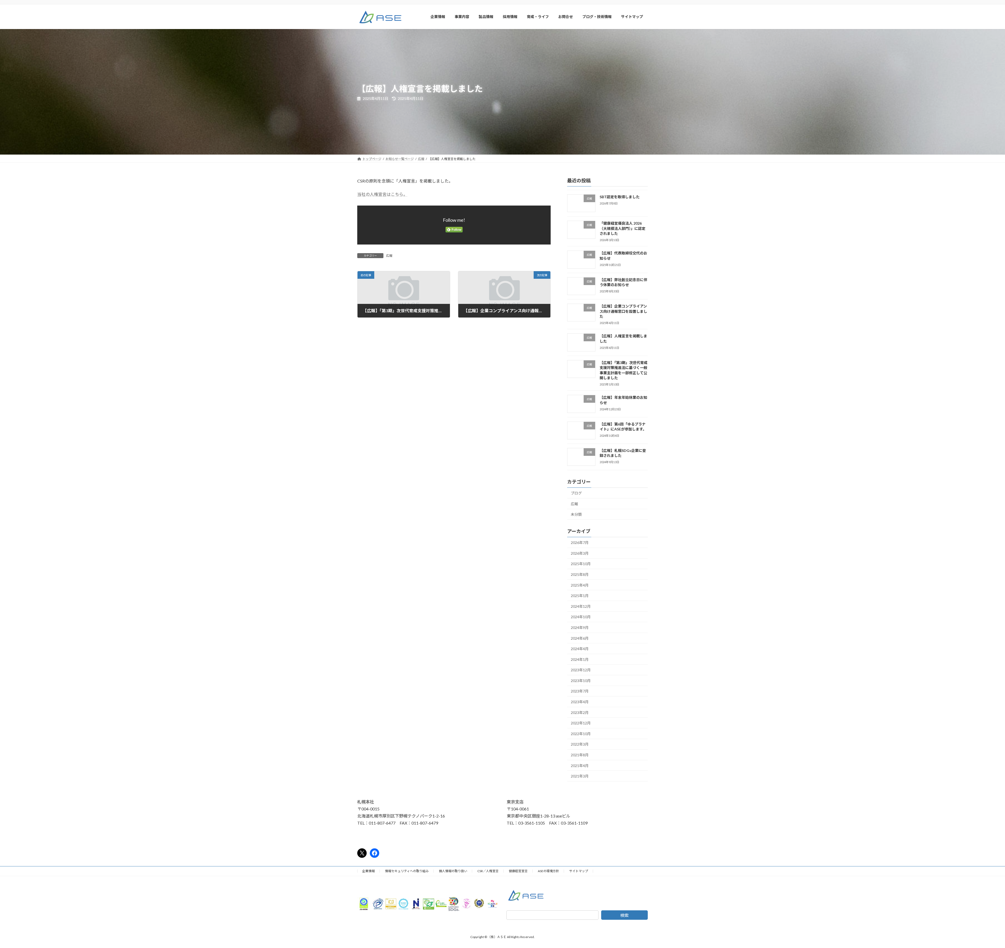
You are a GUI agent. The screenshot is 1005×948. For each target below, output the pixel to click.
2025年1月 (580, 595)
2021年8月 (580, 755)
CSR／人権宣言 (488, 871)
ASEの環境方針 (548, 871)
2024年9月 (580, 627)
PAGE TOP (978, 914)
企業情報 (368, 871)
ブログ (576, 493)
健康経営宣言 (518, 871)
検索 (624, 915)
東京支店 (515, 801)
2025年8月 (580, 574)
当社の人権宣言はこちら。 (382, 194)
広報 (389, 256)
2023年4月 (580, 702)
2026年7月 (580, 542)
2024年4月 (580, 648)
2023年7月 (580, 691)
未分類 (576, 514)
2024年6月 (580, 638)
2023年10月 (581, 680)
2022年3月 (580, 744)
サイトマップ (578, 871)
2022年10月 (581, 733)
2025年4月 (580, 585)
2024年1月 (580, 659)
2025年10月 (581, 563)
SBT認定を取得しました (620, 197)
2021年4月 (580, 765)
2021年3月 (580, 776)
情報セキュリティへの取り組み (407, 871)
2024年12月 (581, 606)
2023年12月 (581, 670)
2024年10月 (581, 617)
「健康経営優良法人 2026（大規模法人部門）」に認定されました (622, 228)
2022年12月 (581, 723)
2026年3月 (580, 553)
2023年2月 (580, 712)
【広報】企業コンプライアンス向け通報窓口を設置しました (623, 311)
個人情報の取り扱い (453, 871)
